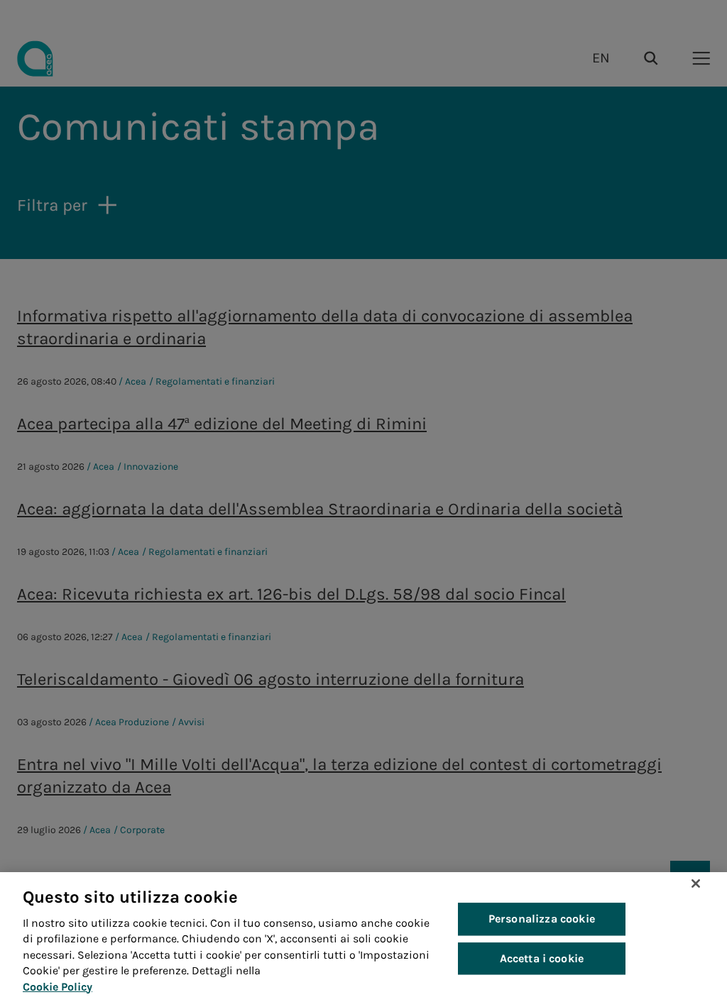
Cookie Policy (57, 986)
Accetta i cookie (542, 958)
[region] (363, 937)
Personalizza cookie (541, 919)
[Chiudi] (695, 883)
